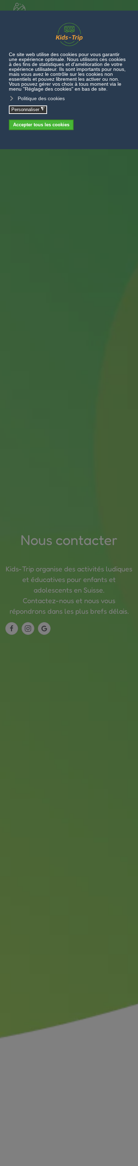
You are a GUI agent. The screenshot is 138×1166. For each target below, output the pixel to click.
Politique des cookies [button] (41, 98)
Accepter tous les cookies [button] (41, 124)
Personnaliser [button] (28, 109)
